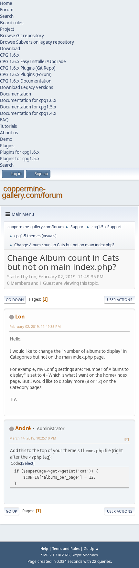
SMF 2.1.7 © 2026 (55, 555)
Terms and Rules (66, 548)
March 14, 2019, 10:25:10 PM (32, 438)
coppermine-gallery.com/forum (32, 191)
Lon (20, 316)
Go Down (15, 299)
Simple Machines (84, 555)
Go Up (11, 511)
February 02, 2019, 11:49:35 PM (35, 326)
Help (44, 548)
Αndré (23, 428)
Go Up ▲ (91, 548)
